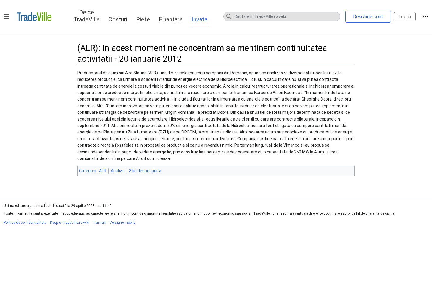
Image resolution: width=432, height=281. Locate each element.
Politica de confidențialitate (25, 222)
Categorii (87, 170)
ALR (102, 170)
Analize (118, 170)
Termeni (99, 222)
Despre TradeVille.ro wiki (69, 222)
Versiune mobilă (122, 222)
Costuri (117, 19)
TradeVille (34, 16)
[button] (7, 16)
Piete (143, 19)
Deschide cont (368, 16)
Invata (199, 19)
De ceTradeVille (86, 16)
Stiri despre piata (145, 170)
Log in (404, 16)
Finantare (171, 19)
